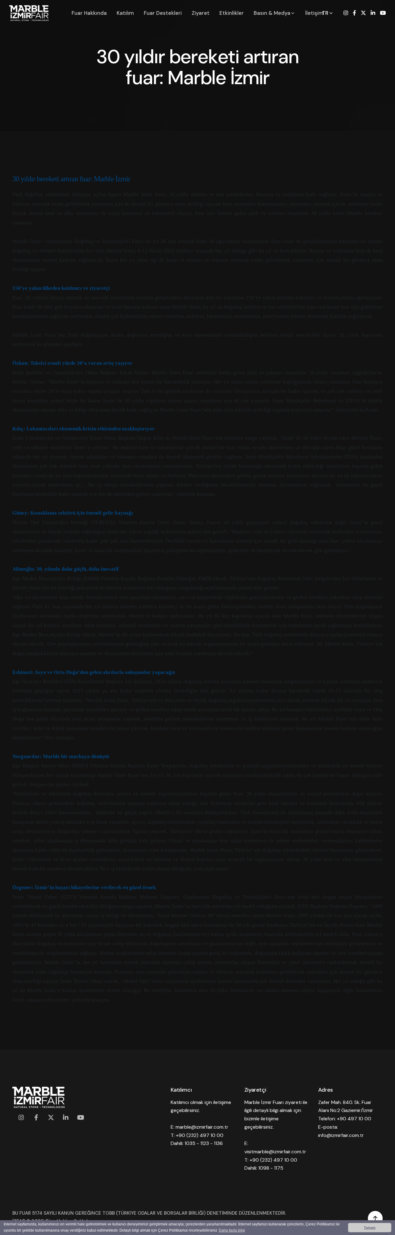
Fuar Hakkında (89, 13)
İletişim (314, 13)
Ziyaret (201, 13)
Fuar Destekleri (163, 13)
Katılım (125, 13)
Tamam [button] (370, 1227)
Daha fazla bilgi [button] (232, 1230)
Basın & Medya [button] (273, 13)
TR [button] (326, 13)
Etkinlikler (231, 13)
